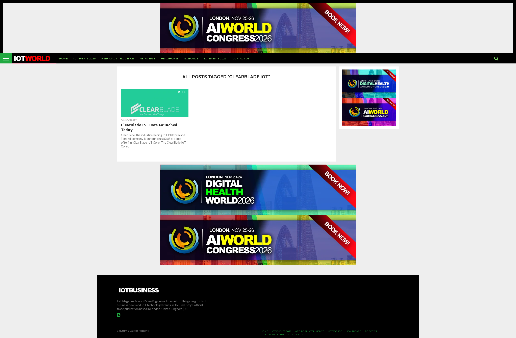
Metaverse (147, 58)
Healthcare (169, 58)
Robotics (191, 58)
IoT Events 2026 (84, 58)
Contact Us (241, 58)
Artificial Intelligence (117, 58)
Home (63, 58)
